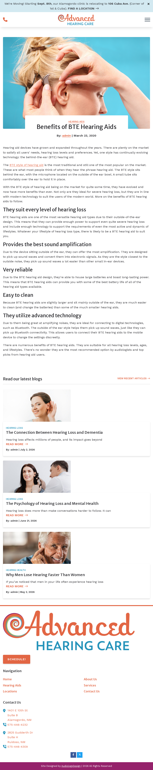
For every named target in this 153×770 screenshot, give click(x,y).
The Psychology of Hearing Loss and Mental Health (52, 503)
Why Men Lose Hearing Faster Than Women (45, 574)
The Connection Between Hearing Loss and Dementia (54, 432)
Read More (15, 444)
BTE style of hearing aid (26, 165)
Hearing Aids (76, 121)
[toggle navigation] (147, 19)
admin (66, 135)
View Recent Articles (131, 378)
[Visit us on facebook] (73, 755)
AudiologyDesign (71, 766)
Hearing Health (16, 570)
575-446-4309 (17, 746)
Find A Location (81, 8)
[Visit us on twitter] (79, 755)
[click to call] (5, 19)
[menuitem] (36, 679)
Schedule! (16, 659)
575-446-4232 (17, 724)
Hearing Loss (14, 427)
